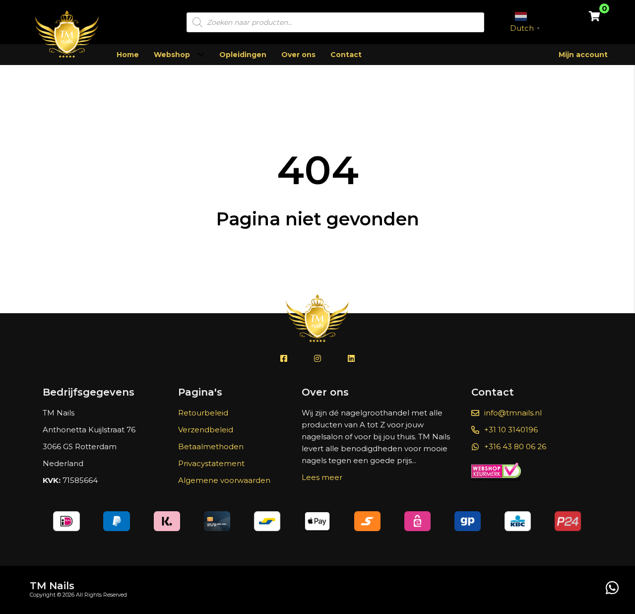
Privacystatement (211, 463)
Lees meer (322, 477)
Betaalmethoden (211, 446)
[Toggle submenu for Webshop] (200, 55)
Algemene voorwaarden (224, 480)
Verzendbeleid (205, 429)
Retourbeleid (203, 412)
